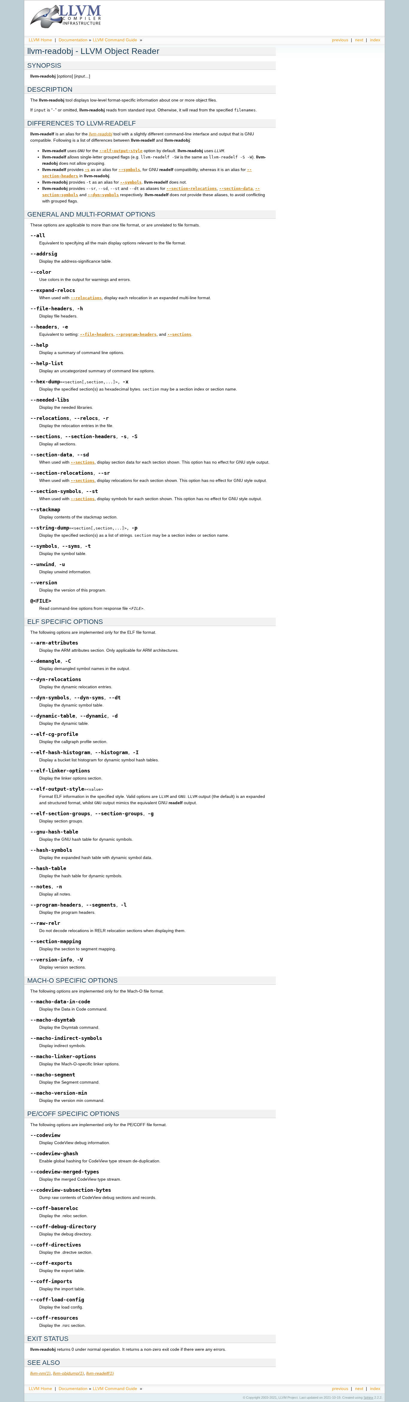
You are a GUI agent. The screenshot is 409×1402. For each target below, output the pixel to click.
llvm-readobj (100, 133)
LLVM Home (40, 39)
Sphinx (368, 1397)
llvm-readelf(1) (100, 1373)
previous (340, 39)
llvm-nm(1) (40, 1373)
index (375, 39)
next (359, 39)
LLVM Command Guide (115, 39)
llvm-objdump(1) (68, 1373)
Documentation (73, 39)
